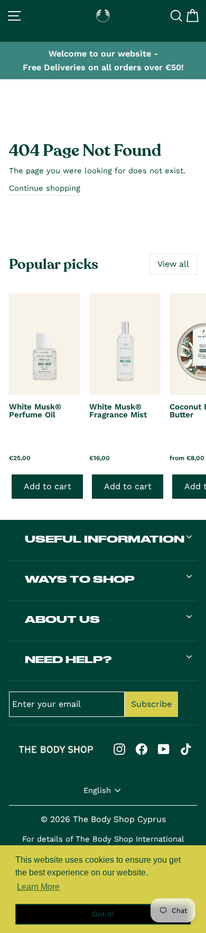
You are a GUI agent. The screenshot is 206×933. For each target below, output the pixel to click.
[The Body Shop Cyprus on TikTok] (186, 748)
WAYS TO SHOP (80, 579)
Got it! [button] (103, 914)
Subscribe (151, 704)
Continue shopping (44, 188)
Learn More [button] (38, 886)
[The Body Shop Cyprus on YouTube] (164, 748)
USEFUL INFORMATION (104, 539)
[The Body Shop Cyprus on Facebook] (141, 748)
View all (173, 264)
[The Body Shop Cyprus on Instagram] (119, 748)
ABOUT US (62, 619)
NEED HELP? (68, 659)
